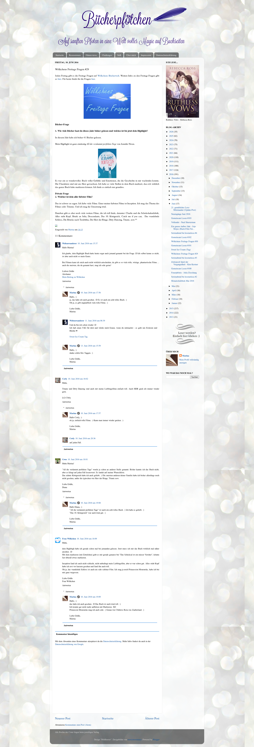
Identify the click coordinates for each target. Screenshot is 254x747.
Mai (174, 286)
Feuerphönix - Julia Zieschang (184, 272)
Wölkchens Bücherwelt (108, 75)
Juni (174, 203)
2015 (171, 308)
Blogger (156, 739)
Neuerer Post (62, 718)
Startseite (60, 55)
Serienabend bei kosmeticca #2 (184, 276)
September (176, 190)
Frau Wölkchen (69, 538)
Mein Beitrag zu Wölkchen (73, 277)
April (174, 290)
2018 (171, 165)
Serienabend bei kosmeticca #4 (184, 233)
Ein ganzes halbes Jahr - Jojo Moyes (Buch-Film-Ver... (183, 227)
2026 (171, 131)
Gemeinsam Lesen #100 (181, 268)
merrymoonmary (134, 739)
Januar (175, 303)
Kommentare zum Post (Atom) (78, 724)
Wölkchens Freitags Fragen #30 (184, 241)
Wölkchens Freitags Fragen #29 (184, 253)
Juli (173, 199)
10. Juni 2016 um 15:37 (88, 243)
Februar (175, 298)
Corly (64, 378)
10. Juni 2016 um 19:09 (91, 596)
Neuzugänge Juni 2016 (180, 214)
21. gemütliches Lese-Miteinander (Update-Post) (183, 208)
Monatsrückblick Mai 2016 (182, 280)
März (174, 294)
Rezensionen (75, 55)
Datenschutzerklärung (166, 55)
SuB (119, 55)
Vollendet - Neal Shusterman (183, 222)
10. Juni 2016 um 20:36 (85, 438)
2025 (171, 135)
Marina (73, 292)
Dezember (176, 178)
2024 (171, 140)
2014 (171, 312)
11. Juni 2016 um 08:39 (95, 320)
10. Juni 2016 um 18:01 (78, 459)
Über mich (131, 55)
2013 (171, 317)
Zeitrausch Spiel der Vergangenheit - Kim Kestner (184, 263)
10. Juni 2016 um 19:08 (91, 502)
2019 (171, 161)
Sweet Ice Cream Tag (78, 336)
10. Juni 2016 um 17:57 (91, 413)
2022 (171, 148)
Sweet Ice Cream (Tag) (181, 249)
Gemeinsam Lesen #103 (181, 218)
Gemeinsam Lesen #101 (181, 245)
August (175, 195)
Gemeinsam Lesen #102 (181, 237)
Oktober (175, 186)
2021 (171, 153)
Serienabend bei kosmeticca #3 (184, 257)
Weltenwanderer (69, 243)
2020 (171, 157)
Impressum (146, 55)
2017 (171, 170)
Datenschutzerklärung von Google (69, 644)
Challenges (107, 55)
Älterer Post (152, 718)
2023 (171, 144)
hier (59, 78)
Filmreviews (91, 55)
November (176, 182)
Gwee (64, 459)
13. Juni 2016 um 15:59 (91, 345)
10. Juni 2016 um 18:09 (87, 538)
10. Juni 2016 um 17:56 (91, 292)
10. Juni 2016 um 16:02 (78, 378)
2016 (171, 174)
